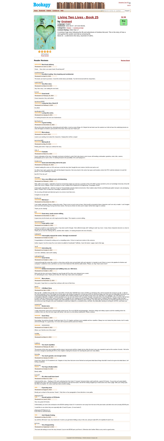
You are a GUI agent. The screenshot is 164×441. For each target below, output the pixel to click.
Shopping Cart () (123, 2)
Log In (129, 5)
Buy (123, 21)
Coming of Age (78, 28)
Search (127, 11)
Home (36, 10)
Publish (49, 10)
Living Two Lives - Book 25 (78, 17)
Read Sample (45, 55)
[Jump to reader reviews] (45, 51)
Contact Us (56, 10)
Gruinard (66, 21)
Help (62, 10)
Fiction (69, 28)
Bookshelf (42, 10)
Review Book (125, 60)
